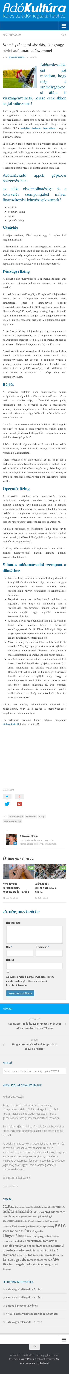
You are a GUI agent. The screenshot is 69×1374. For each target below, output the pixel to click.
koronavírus (20, 1230)
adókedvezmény (56, 1206)
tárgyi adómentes (54, 1255)
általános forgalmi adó (17, 1264)
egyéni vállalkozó (27, 1216)
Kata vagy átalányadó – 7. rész (24, 1289)
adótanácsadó (16, 816)
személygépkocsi (12, 821)
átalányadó (39, 1264)
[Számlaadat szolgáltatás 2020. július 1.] (50, 871)
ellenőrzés (37, 1221)
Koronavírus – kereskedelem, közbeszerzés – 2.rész (16, 887)
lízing (41, 816)
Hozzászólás (13, 922)
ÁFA (56, 1259)
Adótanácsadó (12, 34)
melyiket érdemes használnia (38, 128)
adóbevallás (27, 1207)
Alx (57, 1359)
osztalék (8, 1246)
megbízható (20, 1241)
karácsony (49, 1226)
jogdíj (42, 1226)
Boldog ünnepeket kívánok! (22, 1305)
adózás (37, 1212)
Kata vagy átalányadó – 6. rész (24, 1297)
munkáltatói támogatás (42, 1241)
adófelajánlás (40, 1207)
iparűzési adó (32, 1226)
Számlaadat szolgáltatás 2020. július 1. (45, 887)
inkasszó (21, 1226)
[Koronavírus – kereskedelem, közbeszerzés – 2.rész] (18, 871)
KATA (60, 1225)
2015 (6, 1206)
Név (9, 946)
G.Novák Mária (16, 57)
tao (30, 1255)
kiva (6, 1230)
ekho (29, 1220)
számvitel (21, 1255)
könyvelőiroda (14, 1235)
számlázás (9, 1255)
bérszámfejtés (11, 1216)
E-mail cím (42, 946)
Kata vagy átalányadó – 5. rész (24, 1322)
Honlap (10, 959)
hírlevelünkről (11, 724)
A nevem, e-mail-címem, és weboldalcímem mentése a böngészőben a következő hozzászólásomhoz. (30, 981)
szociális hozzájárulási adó (41, 1250)
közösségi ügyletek (39, 1236)
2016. (13, 1206)
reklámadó (21, 1246)
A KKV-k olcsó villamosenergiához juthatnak (32, 1313)
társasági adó (14, 1259)
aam (19, 1207)
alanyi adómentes (53, 1212)
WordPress (27, 1359)
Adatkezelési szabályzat (34, 1363)
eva (14, 1226)
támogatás (38, 1255)
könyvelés (31, 816)
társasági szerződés (39, 1260)
